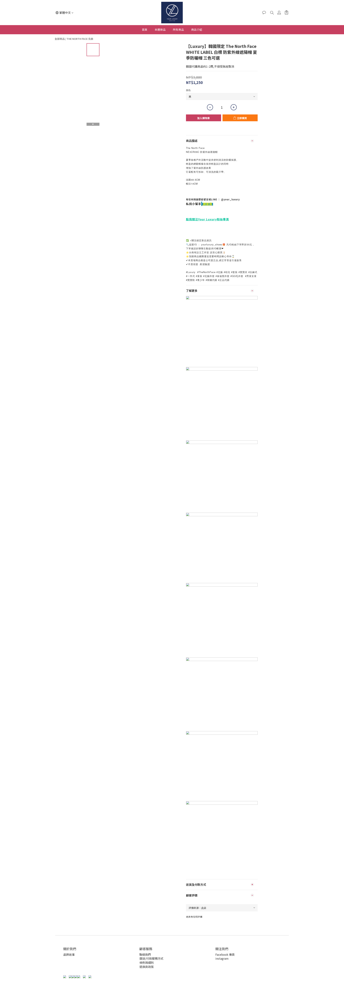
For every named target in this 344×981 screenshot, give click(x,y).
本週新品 (160, 29)
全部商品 (60, 39)
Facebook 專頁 (225, 954)
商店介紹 (196, 29)
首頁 (144, 29)
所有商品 (178, 29)
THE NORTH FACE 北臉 (80, 39)
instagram (222, 958)
